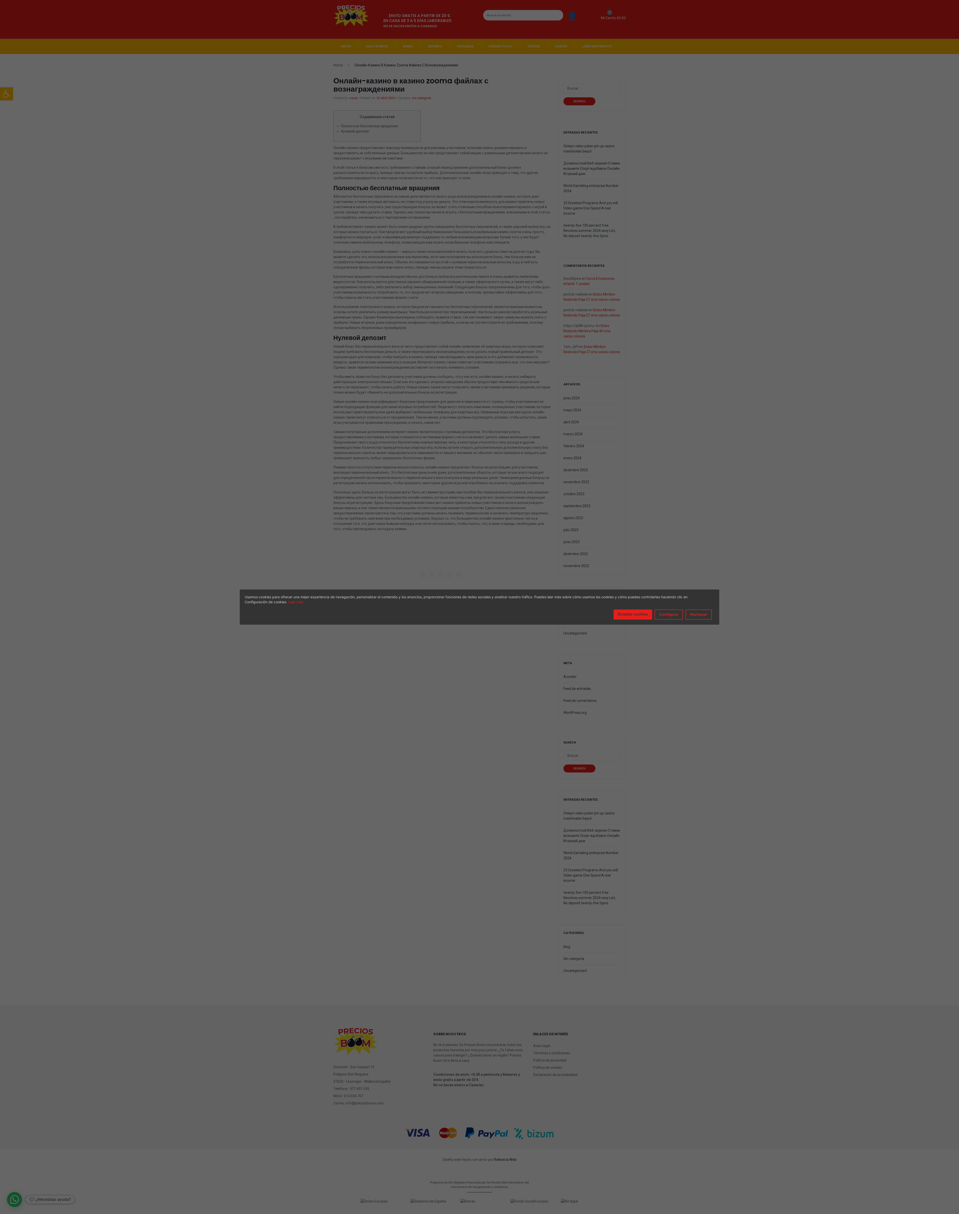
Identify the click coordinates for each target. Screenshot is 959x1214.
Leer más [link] (295, 602)
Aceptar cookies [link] (633, 614)
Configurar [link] (669, 614)
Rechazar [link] (698, 614)
